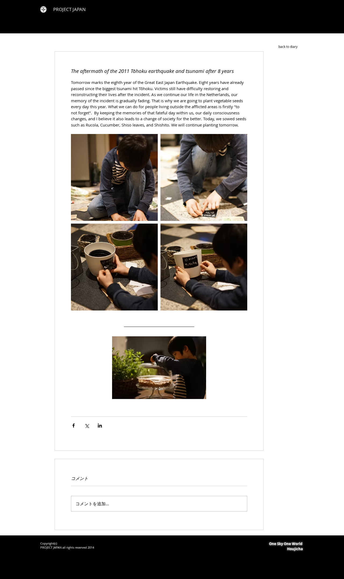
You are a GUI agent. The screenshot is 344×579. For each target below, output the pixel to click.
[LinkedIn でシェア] (99, 425)
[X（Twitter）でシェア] (86, 425)
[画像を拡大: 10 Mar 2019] (114, 177)
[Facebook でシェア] (73, 425)
